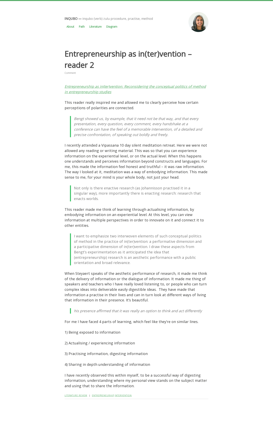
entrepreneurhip (103, 395)
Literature (95, 26)
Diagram (111, 26)
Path (82, 26)
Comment (70, 73)
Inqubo (71, 18)
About (70, 26)
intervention (123, 395)
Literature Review (76, 395)
